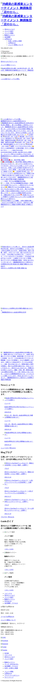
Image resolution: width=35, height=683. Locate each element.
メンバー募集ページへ (8, 65)
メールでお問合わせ (7, 616)
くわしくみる (8, 549)
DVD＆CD (7, 601)
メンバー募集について (15, 45)
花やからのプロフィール (9, 61)
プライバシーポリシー (11, 675)
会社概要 (7, 37)
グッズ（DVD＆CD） (11, 664)
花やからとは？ (9, 29)
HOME (6, 653)
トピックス (8, 593)
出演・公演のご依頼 (15, 41)
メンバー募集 (8, 33)
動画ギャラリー (9, 35)
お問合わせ (8, 39)
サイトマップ (8, 677)
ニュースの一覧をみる (8, 448)
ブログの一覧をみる (7, 517)
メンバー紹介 (8, 31)
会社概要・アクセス (11, 603)
